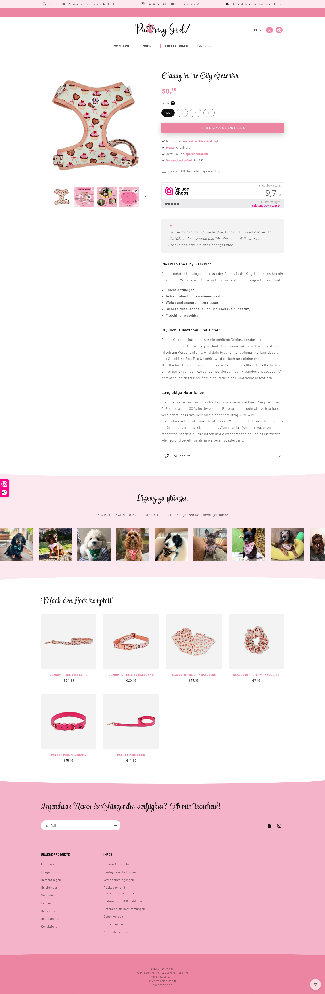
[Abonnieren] (115, 825)
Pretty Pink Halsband (68, 754)
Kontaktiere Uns (115, 932)
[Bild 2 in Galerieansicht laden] (84, 197)
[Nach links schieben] (46, 197)
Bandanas (48, 864)
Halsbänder (49, 887)
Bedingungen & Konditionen (124, 901)
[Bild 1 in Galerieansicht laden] (62, 197)
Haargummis (50, 918)
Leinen (46, 903)
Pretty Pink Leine (131, 754)
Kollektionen (50, 926)
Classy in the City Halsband (131, 675)
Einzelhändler (113, 924)
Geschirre (48, 895)
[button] (124, 46)
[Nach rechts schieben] (145, 197)
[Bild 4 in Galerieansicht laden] (129, 197)
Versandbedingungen (118, 880)
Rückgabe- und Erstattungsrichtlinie (118, 890)
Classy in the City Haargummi (256, 675)
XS (168, 113)
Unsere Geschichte (117, 864)
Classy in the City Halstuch (193, 675)
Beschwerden (113, 916)
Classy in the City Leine (69, 675)
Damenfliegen (51, 880)
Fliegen (46, 872)
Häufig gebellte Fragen (119, 872)
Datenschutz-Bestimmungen (124, 909)
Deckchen (48, 911)
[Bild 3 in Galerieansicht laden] (107, 197)
